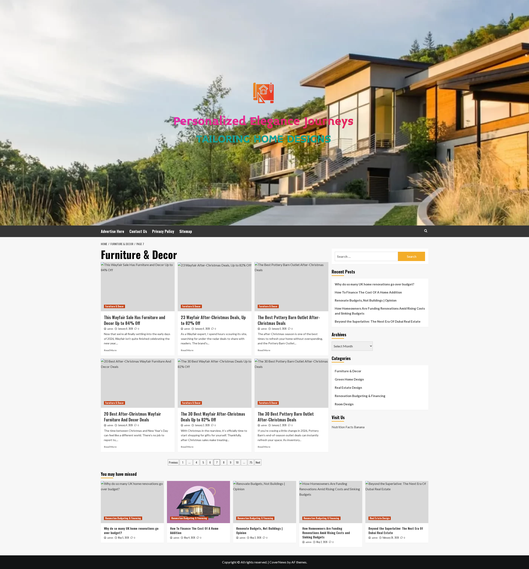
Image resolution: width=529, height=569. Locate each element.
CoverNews (277, 562)
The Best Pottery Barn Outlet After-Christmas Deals (289, 320)
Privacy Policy (163, 231)
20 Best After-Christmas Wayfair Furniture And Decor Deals (132, 417)
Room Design (344, 404)
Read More (110, 350)
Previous (173, 462)
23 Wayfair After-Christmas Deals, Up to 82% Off (213, 320)
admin (110, 329)
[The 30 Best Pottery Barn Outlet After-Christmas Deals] (291, 383)
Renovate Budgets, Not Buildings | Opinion (366, 300)
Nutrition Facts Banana (348, 427)
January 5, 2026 (279, 328)
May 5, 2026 (123, 537)
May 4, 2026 (189, 537)
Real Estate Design (348, 387)
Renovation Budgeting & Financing (360, 396)
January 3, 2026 (202, 425)
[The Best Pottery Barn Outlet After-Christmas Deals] (291, 286)
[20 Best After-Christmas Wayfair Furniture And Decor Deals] (138, 383)
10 (237, 462)
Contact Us (138, 231)
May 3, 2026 (255, 537)
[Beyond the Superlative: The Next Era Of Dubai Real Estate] (396, 502)
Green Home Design (349, 379)
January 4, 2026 (125, 425)
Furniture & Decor (114, 306)
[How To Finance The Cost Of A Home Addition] (198, 502)
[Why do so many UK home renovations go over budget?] (132, 502)
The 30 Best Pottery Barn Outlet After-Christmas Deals (286, 417)
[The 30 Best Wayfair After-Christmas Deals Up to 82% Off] (214, 383)
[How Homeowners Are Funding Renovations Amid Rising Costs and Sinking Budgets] (330, 502)
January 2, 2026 (279, 425)
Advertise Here (112, 231)
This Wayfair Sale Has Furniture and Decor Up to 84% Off (134, 320)
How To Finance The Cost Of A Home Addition (368, 292)
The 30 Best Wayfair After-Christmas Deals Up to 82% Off (213, 417)
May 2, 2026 (322, 542)
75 (250, 462)
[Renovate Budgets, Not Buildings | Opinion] (264, 502)
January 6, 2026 (202, 328)
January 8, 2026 (125, 328)
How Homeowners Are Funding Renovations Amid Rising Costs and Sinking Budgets (380, 311)
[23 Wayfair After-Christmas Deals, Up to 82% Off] (214, 286)
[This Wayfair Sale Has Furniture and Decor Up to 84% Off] (138, 286)
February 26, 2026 (390, 537)
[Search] (425, 230)
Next (258, 462)
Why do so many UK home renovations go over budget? (374, 284)
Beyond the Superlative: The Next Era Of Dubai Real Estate (378, 321)
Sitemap (185, 231)
